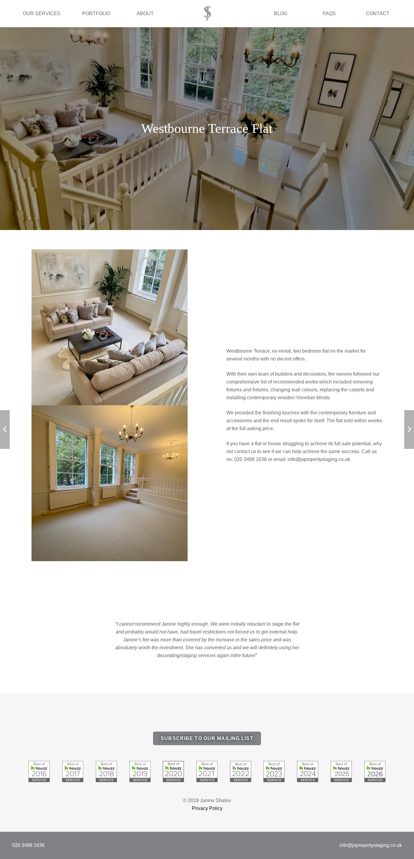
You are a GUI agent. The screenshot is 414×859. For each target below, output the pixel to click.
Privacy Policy (207, 808)
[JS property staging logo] (207, 13)
